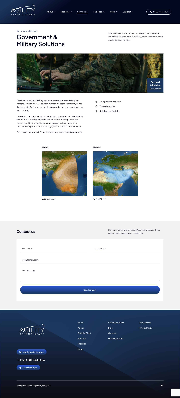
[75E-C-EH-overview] (64, 152)
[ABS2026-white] (32, 321)
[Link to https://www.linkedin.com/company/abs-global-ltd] (161, 385)
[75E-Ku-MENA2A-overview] (115, 152)
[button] (44, 176)
